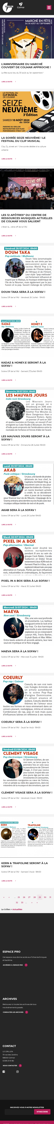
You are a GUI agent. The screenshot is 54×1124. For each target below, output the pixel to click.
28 (35, 897)
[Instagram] (17, 1071)
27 (30, 897)
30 (46, 897)
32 (18, 902)
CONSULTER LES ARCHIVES (13, 1012)
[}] (27, 38)
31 (51, 897)
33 (23, 902)
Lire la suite (7, 82)
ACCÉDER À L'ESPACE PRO (13, 965)
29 (40, 898)
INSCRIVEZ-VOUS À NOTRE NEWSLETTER (27, 1107)
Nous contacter (10, 1066)
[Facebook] (4, 1071)
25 (19, 897)
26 (25, 897)
